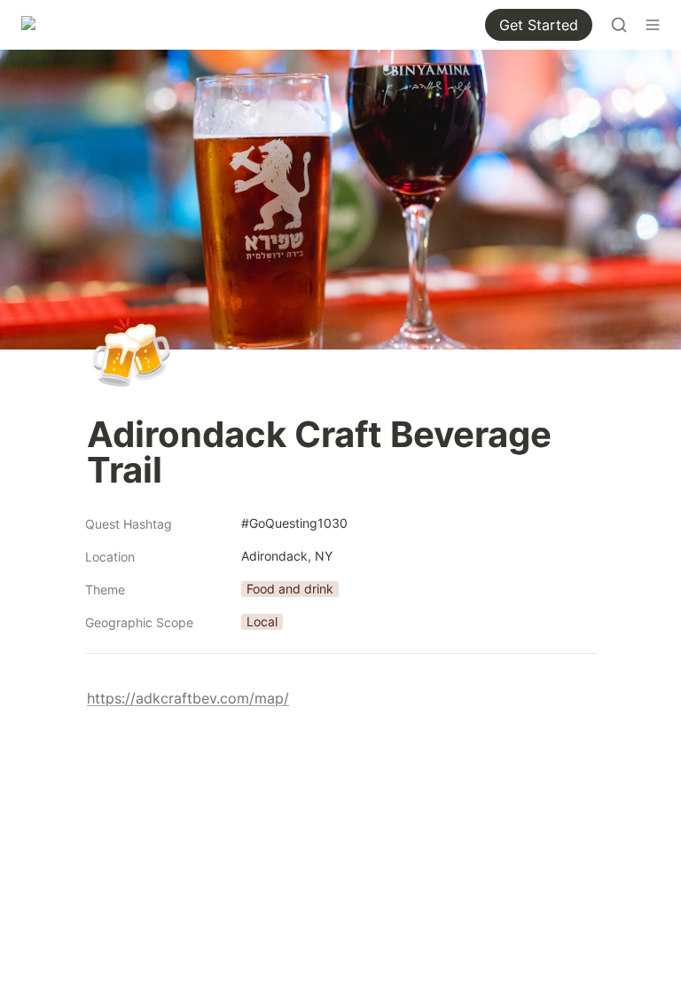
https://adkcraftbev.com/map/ (188, 698)
